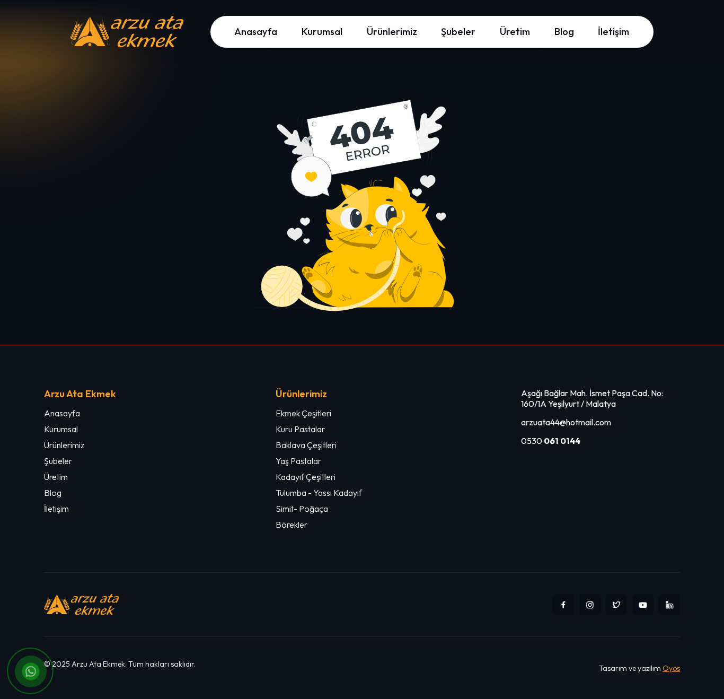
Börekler (291, 524)
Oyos (671, 668)
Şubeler (458, 31)
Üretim (515, 31)
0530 (550, 440)
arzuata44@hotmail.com (566, 422)
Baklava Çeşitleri (306, 445)
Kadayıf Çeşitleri (305, 476)
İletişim (613, 31)
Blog (564, 31)
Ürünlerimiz (392, 31)
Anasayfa (255, 31)
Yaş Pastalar (298, 461)
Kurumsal (322, 31)
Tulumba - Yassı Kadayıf (319, 492)
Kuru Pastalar (300, 429)
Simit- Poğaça (302, 508)
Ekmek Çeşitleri (303, 413)
